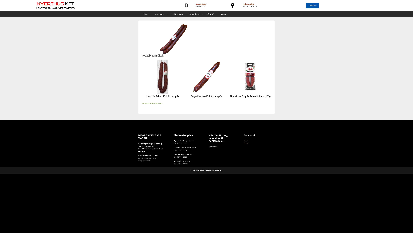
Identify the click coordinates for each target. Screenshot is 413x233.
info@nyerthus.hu (144, 161)
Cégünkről (210, 14)
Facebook (312, 5)
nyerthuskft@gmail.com (147, 158)
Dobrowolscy (160, 14)
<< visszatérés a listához (152, 103)
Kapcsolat (224, 14)
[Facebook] (246, 142)
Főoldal (145, 14)
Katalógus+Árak (177, 14)
